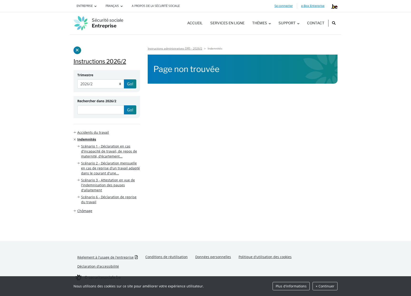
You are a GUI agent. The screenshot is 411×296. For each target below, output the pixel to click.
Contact (315, 23)
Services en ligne (227, 23)
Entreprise (85, 6)
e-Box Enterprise (312, 6)
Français (112, 6)
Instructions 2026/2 (99, 61)
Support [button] (287, 23)
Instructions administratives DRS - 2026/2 (175, 48)
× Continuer (325, 286)
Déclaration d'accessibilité (98, 266)
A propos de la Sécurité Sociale (156, 6)
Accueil (195, 23)
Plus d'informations (291, 286)
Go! (130, 84)
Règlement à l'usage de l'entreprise (105, 257)
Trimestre (85, 75)
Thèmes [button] (259, 23)
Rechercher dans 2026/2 (96, 101)
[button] (106, 132)
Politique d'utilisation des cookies (265, 257)
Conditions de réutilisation (166, 257)
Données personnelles (213, 257)
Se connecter (283, 6)
